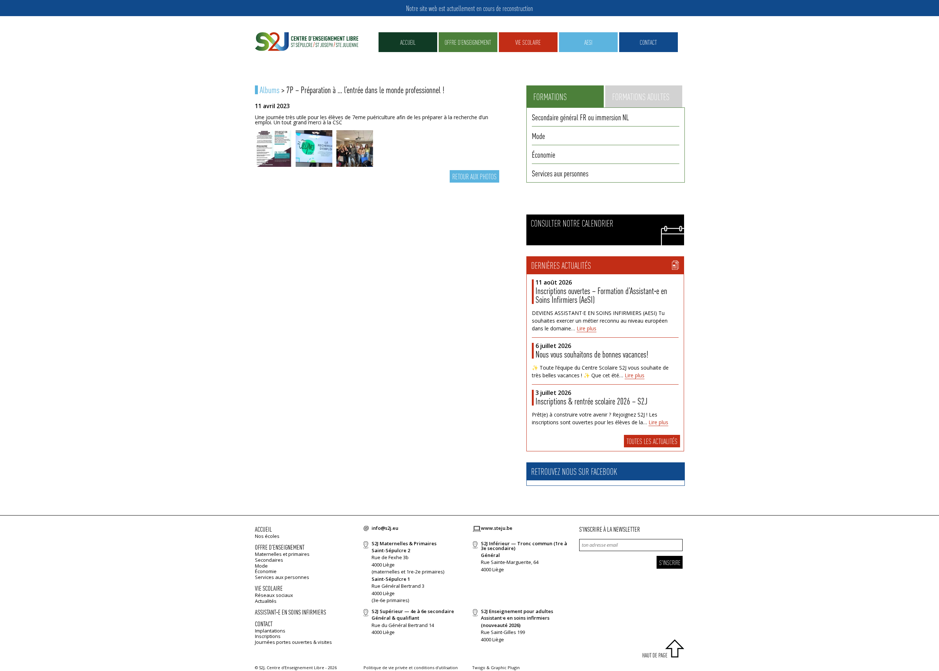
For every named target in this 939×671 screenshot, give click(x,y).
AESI (588, 42)
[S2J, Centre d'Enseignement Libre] (306, 42)
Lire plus (586, 328)
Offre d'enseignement (279, 547)
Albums (269, 89)
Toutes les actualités (651, 441)
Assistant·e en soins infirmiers (290, 612)
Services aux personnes (560, 173)
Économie (543, 154)
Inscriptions (268, 636)
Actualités (266, 601)
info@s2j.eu (385, 528)
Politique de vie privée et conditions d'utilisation (410, 667)
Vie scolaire (528, 42)
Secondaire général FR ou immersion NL (580, 117)
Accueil (408, 42)
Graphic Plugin (505, 667)
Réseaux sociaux (274, 595)
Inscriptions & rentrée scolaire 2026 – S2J (591, 401)
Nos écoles (267, 536)
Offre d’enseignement (468, 42)
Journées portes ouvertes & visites (293, 642)
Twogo (478, 667)
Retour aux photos (474, 176)
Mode (538, 136)
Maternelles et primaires (282, 554)
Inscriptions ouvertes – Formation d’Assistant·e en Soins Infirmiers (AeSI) (601, 295)
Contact (648, 42)
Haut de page (655, 655)
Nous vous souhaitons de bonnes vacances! (592, 354)
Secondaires (269, 560)
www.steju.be (496, 528)
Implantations (270, 630)
